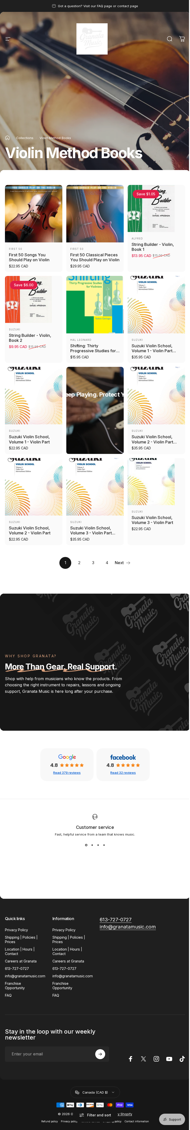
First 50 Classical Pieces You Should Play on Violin (94, 257)
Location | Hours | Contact (20, 951)
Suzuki (14, 329)
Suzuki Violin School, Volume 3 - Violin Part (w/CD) (91, 533)
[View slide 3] (98, 845)
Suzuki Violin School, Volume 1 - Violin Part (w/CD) (152, 350)
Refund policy (49, 1121)
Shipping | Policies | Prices (21, 939)
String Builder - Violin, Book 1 (153, 247)
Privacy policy (69, 1121)
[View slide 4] (104, 845)
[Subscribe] (100, 1054)
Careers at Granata (21, 961)
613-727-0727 (17, 968)
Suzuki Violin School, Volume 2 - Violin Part (29, 530)
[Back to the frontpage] (7, 137)
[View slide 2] (92, 845)
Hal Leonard (81, 339)
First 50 (15, 248)
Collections (24, 138)
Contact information (136, 1121)
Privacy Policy (16, 930)
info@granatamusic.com (25, 976)
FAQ (8, 995)
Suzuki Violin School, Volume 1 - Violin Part (29, 439)
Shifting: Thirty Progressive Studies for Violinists (93, 350)
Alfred (137, 238)
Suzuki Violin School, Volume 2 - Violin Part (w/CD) (152, 441)
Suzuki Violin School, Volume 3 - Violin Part (152, 520)
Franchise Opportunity (15, 985)
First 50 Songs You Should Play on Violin (29, 257)
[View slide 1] (86, 845)
